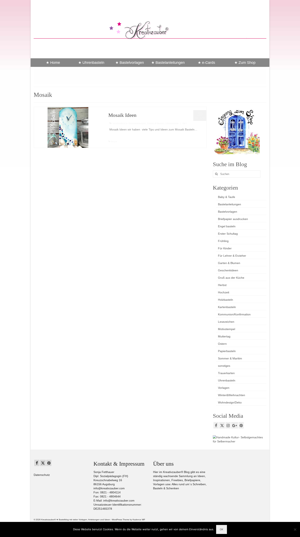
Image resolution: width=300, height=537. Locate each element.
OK (221, 529)
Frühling (223, 241)
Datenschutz (42, 474)
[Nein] (295, 529)
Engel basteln (227, 226)
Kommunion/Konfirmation (234, 314)
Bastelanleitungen (137, 123)
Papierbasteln (227, 351)
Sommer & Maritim (230, 358)
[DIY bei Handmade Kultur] (240, 439)
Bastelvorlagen (227, 211)
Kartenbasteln (227, 307)
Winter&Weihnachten (231, 395)
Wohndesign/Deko (230, 402)
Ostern (222, 343)
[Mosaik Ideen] (68, 127)
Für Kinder (225, 248)
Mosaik (114, 141)
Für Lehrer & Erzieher (232, 255)
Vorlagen (223, 387)
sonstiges (224, 365)
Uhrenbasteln (172, 123)
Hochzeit (223, 292)
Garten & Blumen (155, 123)
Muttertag (224, 336)
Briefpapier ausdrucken (233, 219)
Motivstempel (226, 329)
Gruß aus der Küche (231, 277)
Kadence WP (139, 519)
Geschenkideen (228, 270)
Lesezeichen (226, 321)
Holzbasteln (225, 299)
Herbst (222, 285)
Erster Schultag (228, 233)
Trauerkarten (226, 373)
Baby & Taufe (226, 197)
